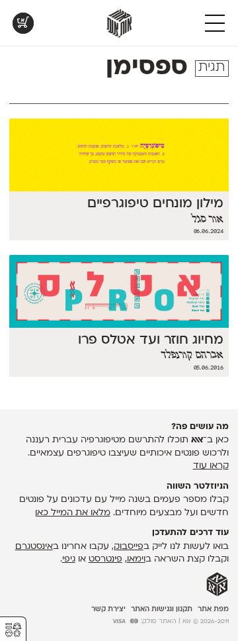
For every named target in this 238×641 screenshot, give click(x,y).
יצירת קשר (108, 609)
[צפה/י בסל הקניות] (23, 23)
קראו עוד (211, 466)
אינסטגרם (34, 546)
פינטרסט (105, 559)
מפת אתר (213, 609)
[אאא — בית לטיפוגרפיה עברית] (217, 585)
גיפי (68, 559)
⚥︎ (13, 630)
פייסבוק (128, 546)
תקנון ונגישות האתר (161, 609)
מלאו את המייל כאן (72, 513)
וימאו (136, 559)
